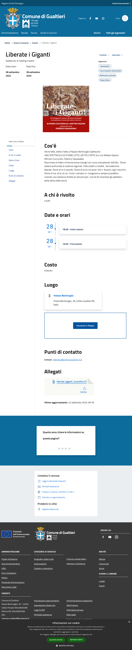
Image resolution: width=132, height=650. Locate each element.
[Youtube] (95, 18)
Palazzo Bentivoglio (64, 295)
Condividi (103, 55)
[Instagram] (102, 18)
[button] (66, 645)
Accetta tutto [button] (56, 640)
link (90, 634)
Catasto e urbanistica (43, 568)
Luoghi (102, 581)
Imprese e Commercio (76, 563)
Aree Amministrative (11, 563)
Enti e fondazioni (9, 573)
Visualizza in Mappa (85, 325)
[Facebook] (89, 18)
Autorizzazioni (40, 563)
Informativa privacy (75, 610)
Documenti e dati (9, 587)
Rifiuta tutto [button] (76, 640)
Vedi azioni (116, 55)
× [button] (129, 622)
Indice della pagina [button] (16, 141)
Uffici (4, 568)
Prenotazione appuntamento (46, 600)
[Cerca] (125, 18)
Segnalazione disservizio (44, 605)
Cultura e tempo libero (76, 559)
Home (7, 42)
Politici (4, 577)
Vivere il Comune (21, 42)
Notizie (102, 559)
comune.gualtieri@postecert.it (15, 618)
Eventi (35, 42)
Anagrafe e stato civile (44, 559)
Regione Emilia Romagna (12, 3)
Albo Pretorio (72, 605)
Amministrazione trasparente (79, 600)
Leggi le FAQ (39, 610)
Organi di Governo (9, 559)
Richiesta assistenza (43, 614)
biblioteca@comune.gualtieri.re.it (67, 359)
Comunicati (104, 563)
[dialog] (66, 634)
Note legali (71, 614)
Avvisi (101, 568)
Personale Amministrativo (13, 582)
